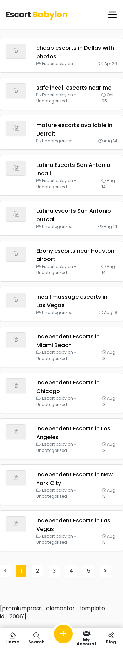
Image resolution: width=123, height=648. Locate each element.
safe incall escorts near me (73, 88)
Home (12, 641)
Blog (111, 641)
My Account (86, 641)
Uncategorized (51, 101)
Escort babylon (57, 63)
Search (36, 641)
